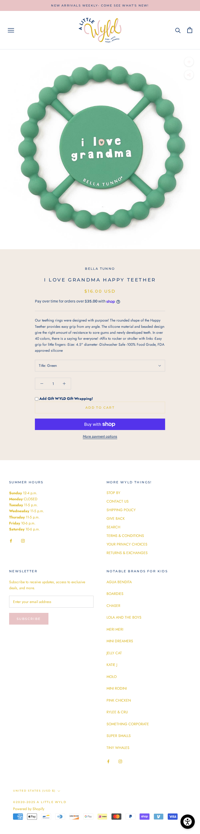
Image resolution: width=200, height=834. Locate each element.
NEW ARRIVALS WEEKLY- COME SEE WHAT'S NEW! (100, 5)
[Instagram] (23, 540)
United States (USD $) (34, 790)
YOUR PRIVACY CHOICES (127, 544)
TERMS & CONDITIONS (125, 535)
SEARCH (113, 527)
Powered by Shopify (28, 808)
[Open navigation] (11, 30)
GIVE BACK (116, 518)
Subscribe (29, 619)
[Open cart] (189, 30)
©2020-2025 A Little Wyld (39, 802)
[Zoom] (188, 61)
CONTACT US (118, 501)
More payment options (100, 436)
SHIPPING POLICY (121, 509)
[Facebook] (11, 540)
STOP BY (113, 492)
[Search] (178, 30)
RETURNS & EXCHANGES (127, 552)
